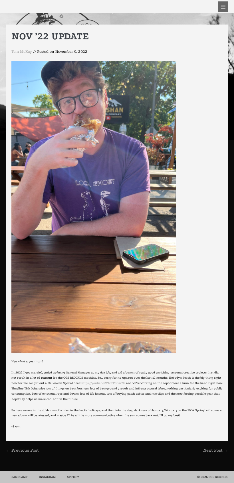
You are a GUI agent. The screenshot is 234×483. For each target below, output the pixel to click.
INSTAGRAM (47, 477)
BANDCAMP (19, 477)
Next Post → (215, 450)
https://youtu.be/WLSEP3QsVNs (103, 383)
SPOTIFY (73, 477)
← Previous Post (22, 450)
